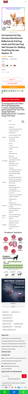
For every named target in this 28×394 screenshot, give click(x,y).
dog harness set (15, 312)
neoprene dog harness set (9, 329)
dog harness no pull (7, 315)
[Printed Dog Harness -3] (10, 65)
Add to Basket (11, 83)
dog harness (5, 312)
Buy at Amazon (13, 87)
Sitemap (9, 385)
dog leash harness (18, 323)
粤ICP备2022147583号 (14, 379)
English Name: (5, 59)
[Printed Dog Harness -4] (14, 65)
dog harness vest (6, 323)
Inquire (11, 79)
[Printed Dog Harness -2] (7, 65)
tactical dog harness (7, 321)
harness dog (18, 326)
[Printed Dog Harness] (3, 65)
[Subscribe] (24, 376)
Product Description (11, 99)
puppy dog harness (7, 318)
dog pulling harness (7, 326)
